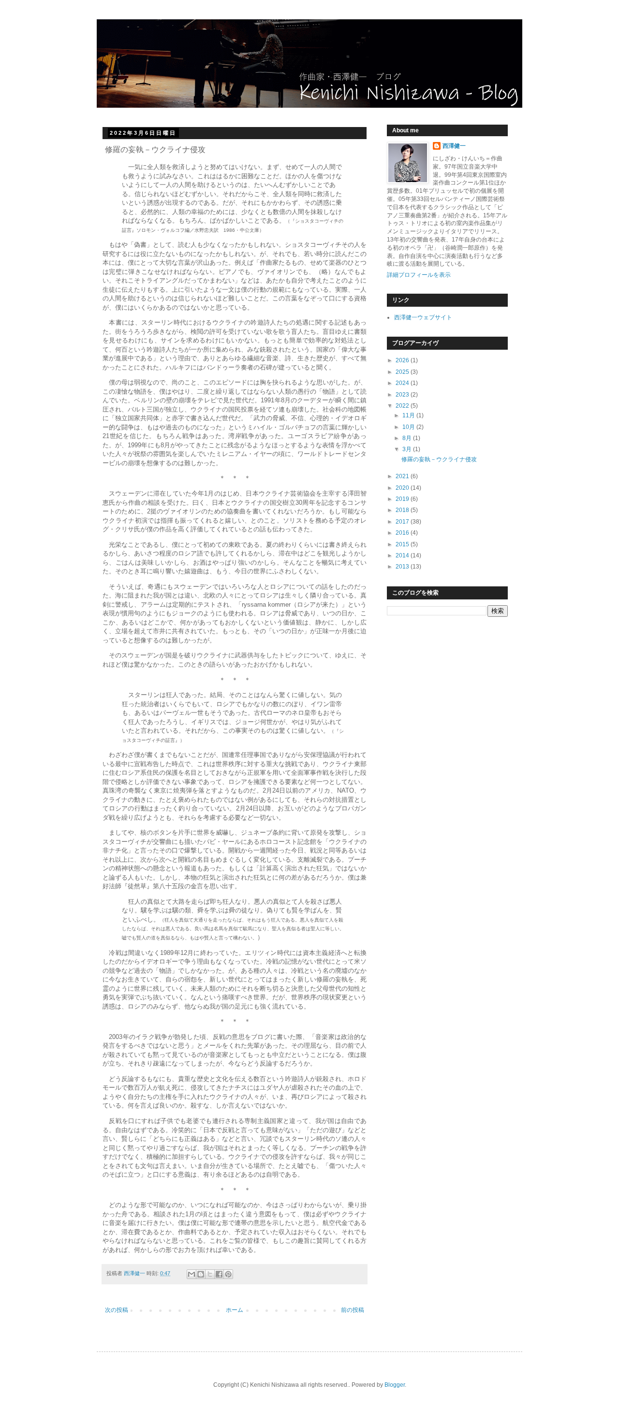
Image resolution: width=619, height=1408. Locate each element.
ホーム (234, 1310)
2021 (403, 476)
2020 (403, 487)
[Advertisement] (435, 694)
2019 (403, 499)
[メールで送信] (191, 1274)
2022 (403, 405)
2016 (403, 532)
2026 (403, 360)
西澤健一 (454, 145)
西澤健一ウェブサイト (423, 317)
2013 (403, 566)
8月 (407, 438)
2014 (403, 555)
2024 (403, 383)
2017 (403, 521)
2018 (403, 510)
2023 (403, 394)
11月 (409, 415)
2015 (403, 544)
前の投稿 (352, 1310)
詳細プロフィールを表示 (419, 274)
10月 (409, 427)
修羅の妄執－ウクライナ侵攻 (439, 459)
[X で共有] (210, 1274)
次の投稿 (116, 1310)
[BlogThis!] (201, 1274)
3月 (407, 449)
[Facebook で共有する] (219, 1274)
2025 (403, 372)
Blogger (394, 1384)
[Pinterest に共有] (228, 1274)
